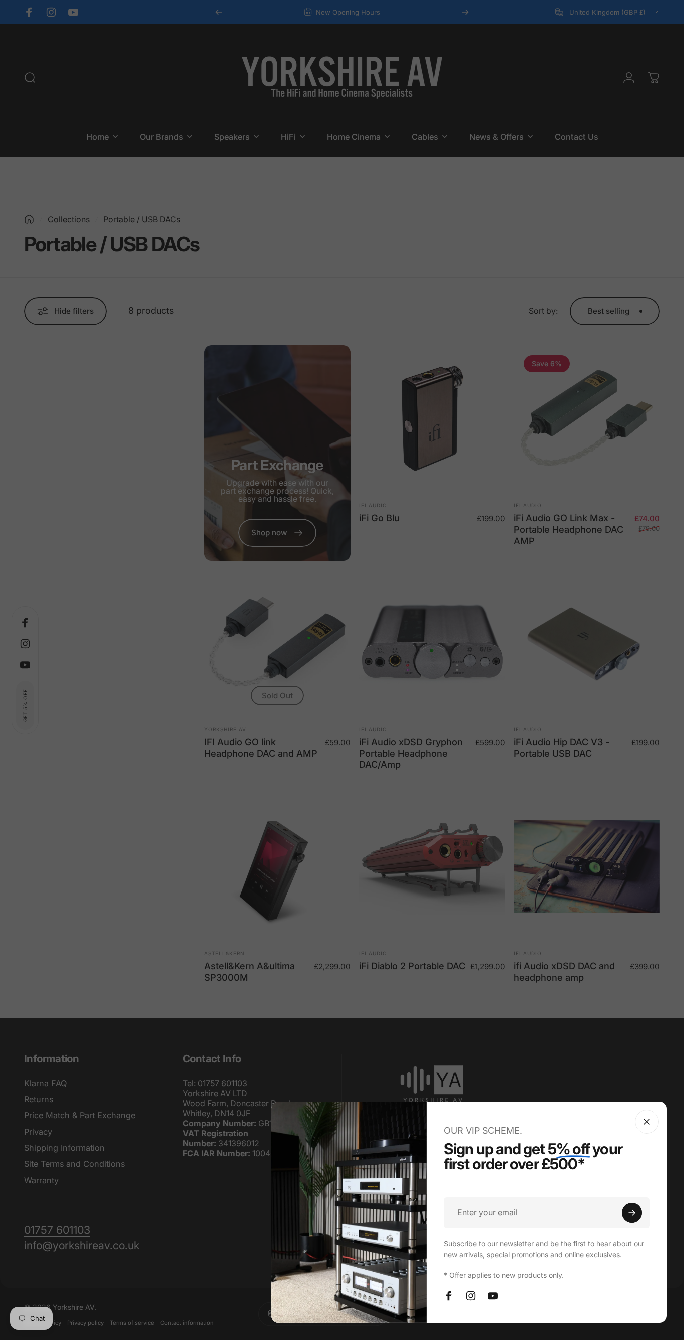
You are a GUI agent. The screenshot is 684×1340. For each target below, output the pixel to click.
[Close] (647, 1122)
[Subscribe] (632, 1213)
